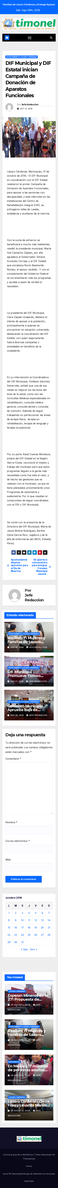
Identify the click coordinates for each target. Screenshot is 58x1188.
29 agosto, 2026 (21, 1005)
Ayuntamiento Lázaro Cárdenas (21, 57)
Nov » (33, 949)
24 (22, 934)
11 (29, 920)
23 (15, 934)
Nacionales (14, 1062)
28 (48, 934)
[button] (51, 37)
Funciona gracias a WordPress (18, 1154)
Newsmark (47, 1154)
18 (29, 927)
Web (8, 859)
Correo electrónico (17, 840)
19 (35, 927)
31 (22, 942)
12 (35, 920)
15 (9, 927)
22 (9, 934)
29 (9, 942)
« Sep (24, 949)
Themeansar (29, 1158)
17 (22, 927)
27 (42, 934)
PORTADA (29, 1181)
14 (49, 920)
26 (35, 934)
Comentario (13, 758)
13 (42, 920)
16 (15, 927)
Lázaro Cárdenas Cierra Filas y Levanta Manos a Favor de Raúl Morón (29, 1105)
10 (22, 920)
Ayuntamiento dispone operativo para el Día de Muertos (19, 565)
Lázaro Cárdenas (17, 991)
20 (42, 927)
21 (49, 927)
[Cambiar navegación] (29, 38)
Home (29, 1166)
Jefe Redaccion (29, 104)
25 (29, 934)
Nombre (11, 822)
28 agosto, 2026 (21, 1040)
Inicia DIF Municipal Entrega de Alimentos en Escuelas (29, 1173)
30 (15, 942)
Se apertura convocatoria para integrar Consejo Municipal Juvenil (39, 566)
